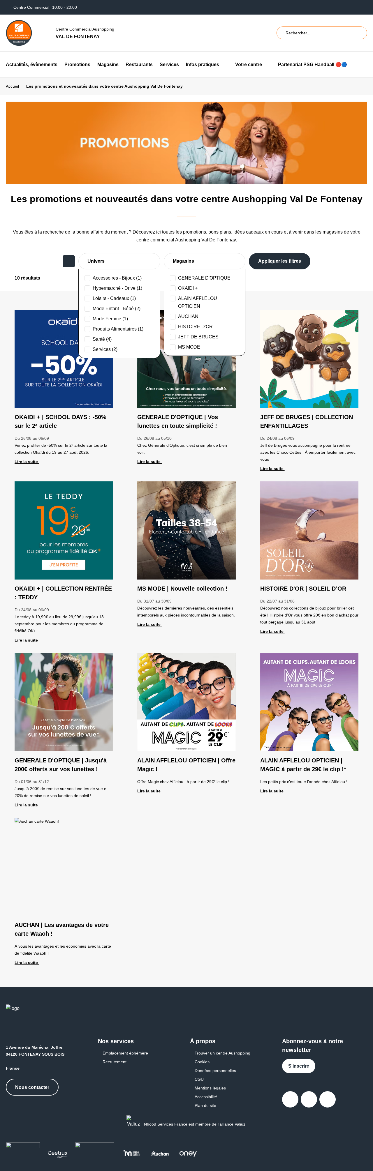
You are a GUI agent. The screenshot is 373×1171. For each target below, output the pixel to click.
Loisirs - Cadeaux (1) (114, 298)
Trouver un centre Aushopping (222, 1053)
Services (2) (105, 349)
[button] (223, 64)
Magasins (108, 64)
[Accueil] (19, 33)
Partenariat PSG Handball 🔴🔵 (312, 64)
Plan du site (205, 1105)
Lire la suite (27, 461)
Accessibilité (206, 1096)
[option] (119, 278)
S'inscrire (298, 1066)
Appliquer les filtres (279, 261)
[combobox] (119, 261)
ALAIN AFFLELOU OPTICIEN (197, 302)
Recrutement (114, 1061)
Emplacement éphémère (125, 1053)
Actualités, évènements (31, 64)
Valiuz (240, 1124)
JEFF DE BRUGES (198, 336)
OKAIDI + (188, 288)
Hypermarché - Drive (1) (117, 288)
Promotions (77, 64)
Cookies (202, 1061)
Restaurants (139, 64)
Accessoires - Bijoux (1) (117, 277)
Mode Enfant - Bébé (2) (116, 308)
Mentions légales (210, 1088)
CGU (199, 1079)
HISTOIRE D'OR (195, 326)
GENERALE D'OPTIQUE (204, 277)
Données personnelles (215, 1070)
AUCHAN (188, 316)
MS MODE (189, 347)
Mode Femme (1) (110, 318)
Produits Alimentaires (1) (118, 328)
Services (169, 64)
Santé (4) (102, 339)
